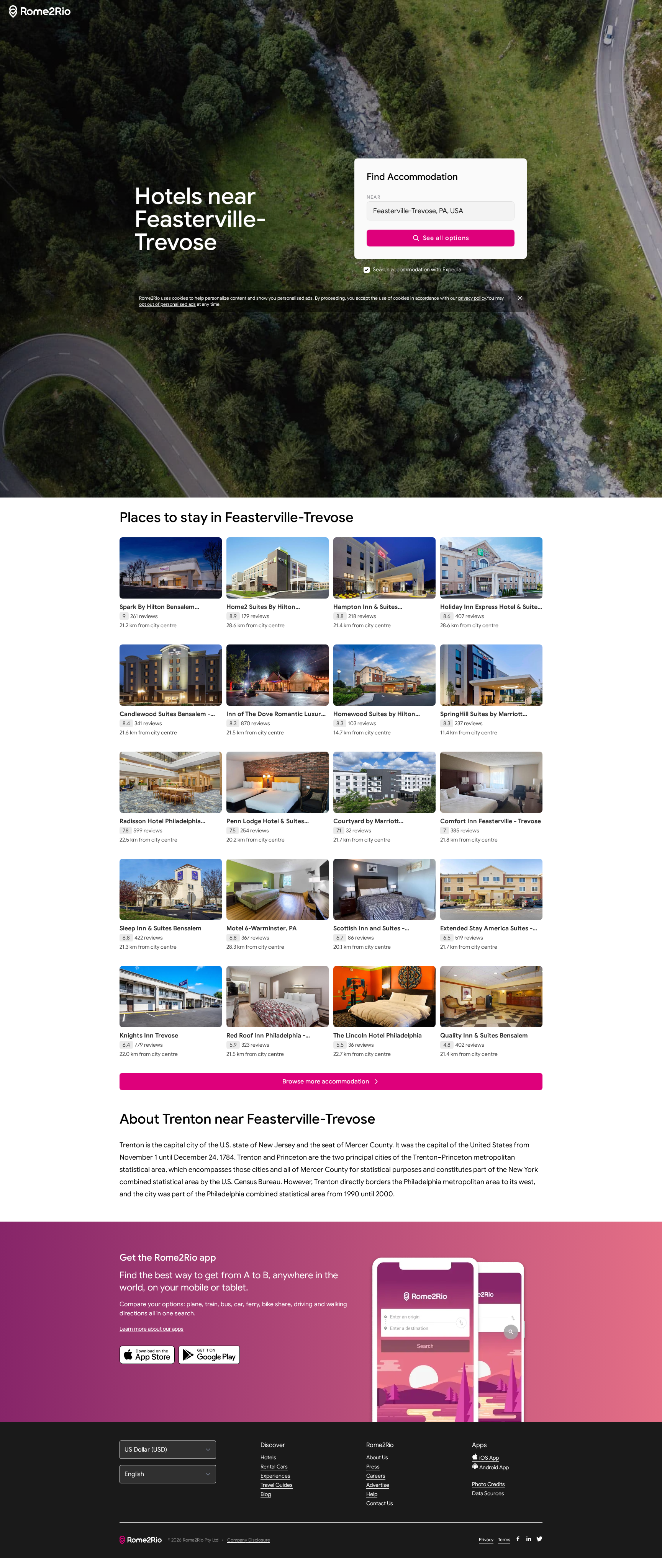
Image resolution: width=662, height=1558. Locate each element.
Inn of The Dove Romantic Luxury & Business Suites (275, 718)
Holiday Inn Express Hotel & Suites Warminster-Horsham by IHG (490, 610)
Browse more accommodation (325, 1081)
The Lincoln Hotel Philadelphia (377, 1035)
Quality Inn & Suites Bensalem (484, 1035)
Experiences (275, 1475)
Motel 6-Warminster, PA (261, 928)
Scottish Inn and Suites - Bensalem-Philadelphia (369, 932)
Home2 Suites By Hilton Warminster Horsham (260, 610)
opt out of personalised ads (167, 304)
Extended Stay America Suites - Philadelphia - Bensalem (486, 932)
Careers (375, 1475)
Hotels (268, 1457)
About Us (377, 1457)
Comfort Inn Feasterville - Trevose (490, 821)
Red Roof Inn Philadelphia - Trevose (265, 1039)
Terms (504, 1539)
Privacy (486, 1539)
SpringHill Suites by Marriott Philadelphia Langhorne (481, 718)
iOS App (488, 1457)
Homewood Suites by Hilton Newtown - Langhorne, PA (374, 718)
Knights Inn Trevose (149, 1035)
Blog (266, 1494)
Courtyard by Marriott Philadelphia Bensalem (366, 825)
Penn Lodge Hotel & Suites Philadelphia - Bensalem (265, 825)
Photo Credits (488, 1484)
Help (371, 1494)
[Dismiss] (520, 298)
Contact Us (379, 1503)
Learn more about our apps (152, 1328)
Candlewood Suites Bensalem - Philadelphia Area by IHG (165, 718)
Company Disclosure (248, 1540)
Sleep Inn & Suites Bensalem (161, 928)
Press (373, 1466)
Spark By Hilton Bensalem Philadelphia (157, 610)
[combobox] (440, 211)
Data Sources (488, 1493)
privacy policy (472, 298)
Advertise (377, 1484)
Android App (493, 1467)
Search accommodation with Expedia (417, 269)
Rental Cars (274, 1466)
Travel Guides (277, 1484)
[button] (441, 238)
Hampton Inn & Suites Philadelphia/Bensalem (366, 610)
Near (373, 197)
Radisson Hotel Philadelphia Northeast (160, 825)
